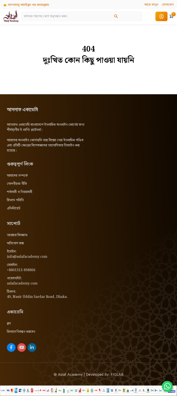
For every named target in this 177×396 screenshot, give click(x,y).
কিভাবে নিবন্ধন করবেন (21, 332)
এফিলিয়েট (13, 208)
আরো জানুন (151, 4)
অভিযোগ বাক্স (15, 243)
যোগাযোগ (168, 4)
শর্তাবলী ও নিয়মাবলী (19, 192)
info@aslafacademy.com (27, 256)
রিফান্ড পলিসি (15, 200)
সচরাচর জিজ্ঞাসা (17, 235)
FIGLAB (117, 374)
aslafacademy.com (22, 283)
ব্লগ (9, 323)
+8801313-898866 (21, 270)
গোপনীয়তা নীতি (17, 184)
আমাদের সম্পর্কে (17, 175)
